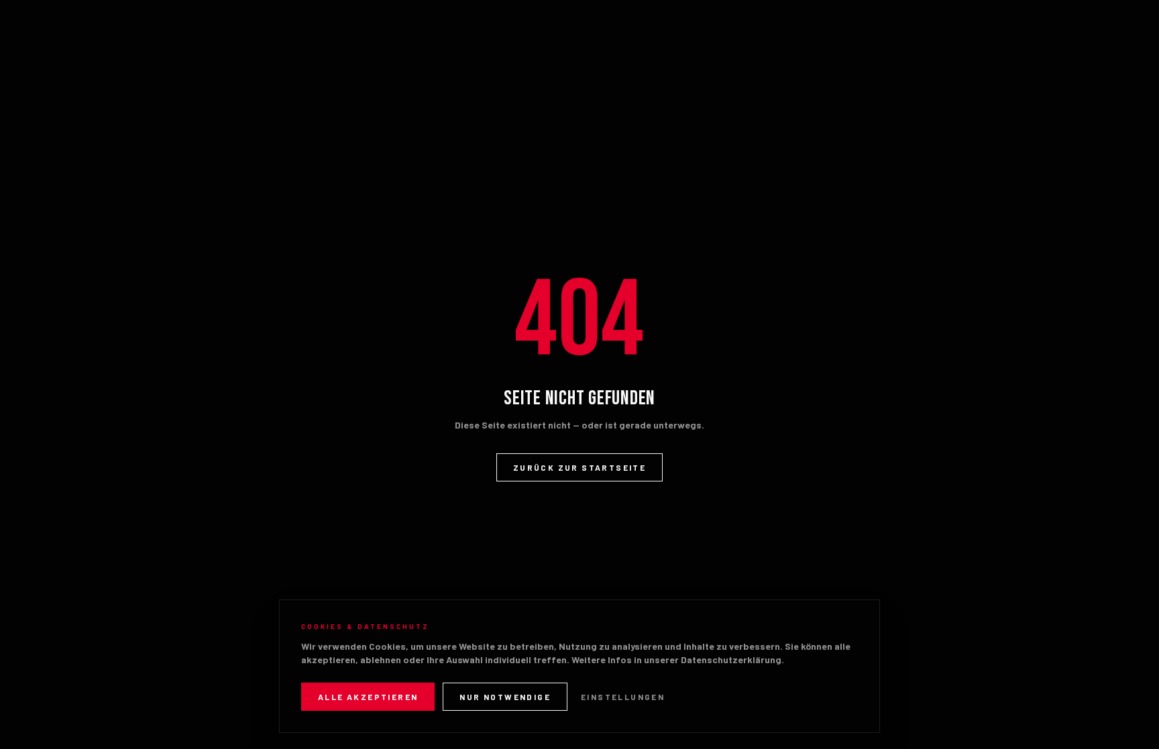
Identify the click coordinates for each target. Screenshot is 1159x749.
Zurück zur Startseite (579, 467)
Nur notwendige (505, 696)
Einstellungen (623, 696)
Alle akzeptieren (368, 696)
